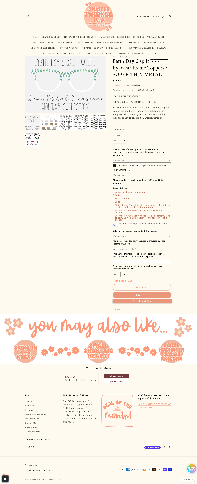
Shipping (116, 85)
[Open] (5, 478)
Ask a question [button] (116, 381)
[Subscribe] (70, 447)
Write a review (116, 376)
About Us (29, 405)
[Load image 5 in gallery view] (98, 122)
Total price (119, 281)
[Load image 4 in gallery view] (81, 122)
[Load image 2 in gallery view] (49, 122)
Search (28, 401)
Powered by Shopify (56, 479)
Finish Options (32, 419)
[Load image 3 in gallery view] (65, 122)
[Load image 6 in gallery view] (32, 139)
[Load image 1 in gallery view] (32, 122)
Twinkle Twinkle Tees (40, 479)
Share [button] (117, 309)
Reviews (29, 410)
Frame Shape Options (35, 414)
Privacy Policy (31, 427)
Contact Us (30, 423)
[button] (28, 16)
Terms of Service (33, 432)
